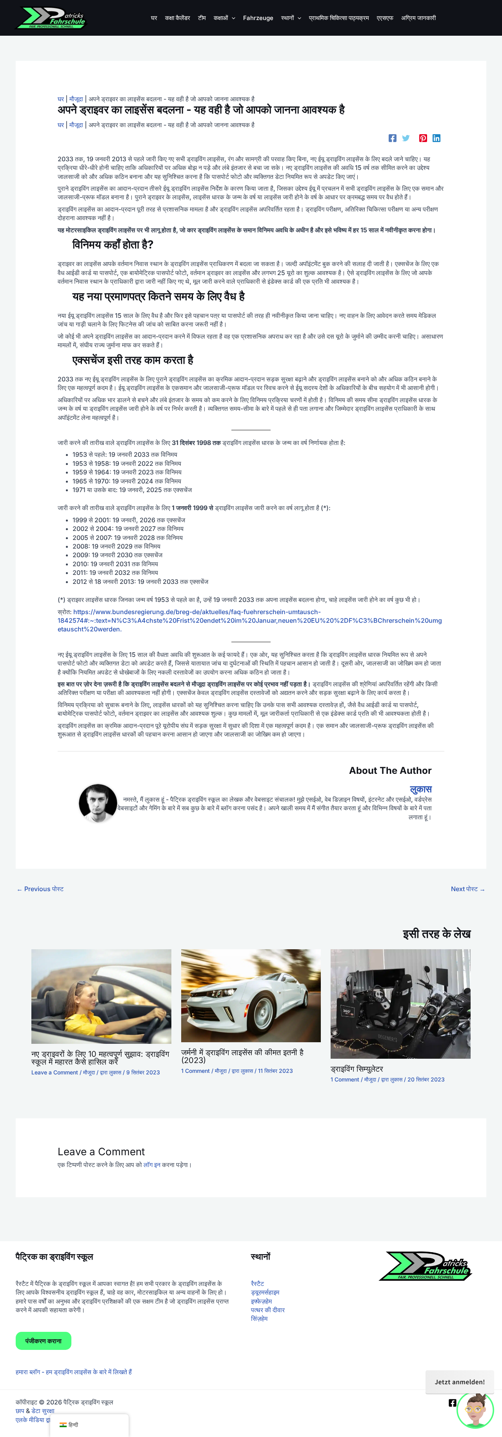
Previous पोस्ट (40, 889)
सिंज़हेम (259, 1318)
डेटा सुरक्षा (43, 1411)
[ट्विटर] (406, 137)
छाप (20, 1411)
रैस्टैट (257, 1283)
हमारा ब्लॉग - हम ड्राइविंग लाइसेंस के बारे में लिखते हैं (74, 1372)
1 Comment (195, 1070)
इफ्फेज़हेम (261, 1301)
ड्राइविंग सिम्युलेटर (357, 1069)
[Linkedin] (436, 137)
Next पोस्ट (468, 889)
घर (61, 99)
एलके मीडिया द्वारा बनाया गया (48, 1420)
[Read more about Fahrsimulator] (401, 1003)
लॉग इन (152, 1165)
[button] (231, 18)
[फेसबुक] (393, 137)
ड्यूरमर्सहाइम (265, 1292)
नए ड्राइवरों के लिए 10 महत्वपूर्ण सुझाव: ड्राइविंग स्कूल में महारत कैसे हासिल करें (100, 1058)
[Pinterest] (423, 137)
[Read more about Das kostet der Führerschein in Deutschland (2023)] (251, 995)
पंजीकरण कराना (43, 1341)
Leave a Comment (54, 1072)
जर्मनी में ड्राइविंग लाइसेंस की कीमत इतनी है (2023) (242, 1056)
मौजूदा (76, 99)
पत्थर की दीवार (268, 1310)
